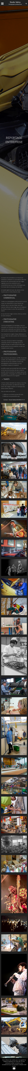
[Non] (26, 1064)
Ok (14, 1068)
